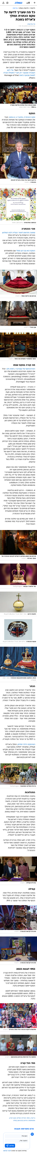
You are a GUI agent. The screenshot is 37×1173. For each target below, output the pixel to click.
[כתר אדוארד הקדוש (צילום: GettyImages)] (18, 576)
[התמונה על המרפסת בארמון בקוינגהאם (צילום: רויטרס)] (18, 1047)
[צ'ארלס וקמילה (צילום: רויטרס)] (18, 871)
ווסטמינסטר (31, 1120)
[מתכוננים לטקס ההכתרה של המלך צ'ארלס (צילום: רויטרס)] (18, 1017)
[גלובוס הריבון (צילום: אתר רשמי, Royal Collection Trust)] (18, 604)
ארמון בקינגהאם (23, 1120)
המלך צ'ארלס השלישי (23, 1118)
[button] (28, 3)
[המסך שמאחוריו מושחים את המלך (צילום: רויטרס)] (18, 346)
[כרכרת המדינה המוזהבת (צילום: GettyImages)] (18, 775)
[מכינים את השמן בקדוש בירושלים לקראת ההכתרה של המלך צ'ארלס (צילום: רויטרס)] (18, 545)
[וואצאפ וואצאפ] (7, 3)
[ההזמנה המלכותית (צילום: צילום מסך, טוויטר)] (18, 206)
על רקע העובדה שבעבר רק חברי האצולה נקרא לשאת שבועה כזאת (19, 72)
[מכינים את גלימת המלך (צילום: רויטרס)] (18, 284)
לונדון (11, 1118)
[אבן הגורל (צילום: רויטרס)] (18, 315)
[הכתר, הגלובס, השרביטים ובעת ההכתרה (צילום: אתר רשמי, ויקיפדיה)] (18, 664)
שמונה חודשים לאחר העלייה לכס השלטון (18, 233)
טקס (14, 1118)
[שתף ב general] (3, 3)
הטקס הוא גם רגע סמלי (25, 251)
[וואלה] (18, 3)
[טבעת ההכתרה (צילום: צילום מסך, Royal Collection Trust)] (18, 631)
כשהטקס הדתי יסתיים (26, 744)
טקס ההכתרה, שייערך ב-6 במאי (22, 117)
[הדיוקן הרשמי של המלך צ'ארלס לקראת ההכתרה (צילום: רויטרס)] (18, 158)
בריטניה (33, 1118)
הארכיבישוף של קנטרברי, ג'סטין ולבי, (20, 369)
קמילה (15, 1120)
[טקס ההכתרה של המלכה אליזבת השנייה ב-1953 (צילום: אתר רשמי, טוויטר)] (18, 95)
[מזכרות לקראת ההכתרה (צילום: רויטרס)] (18, 919)
